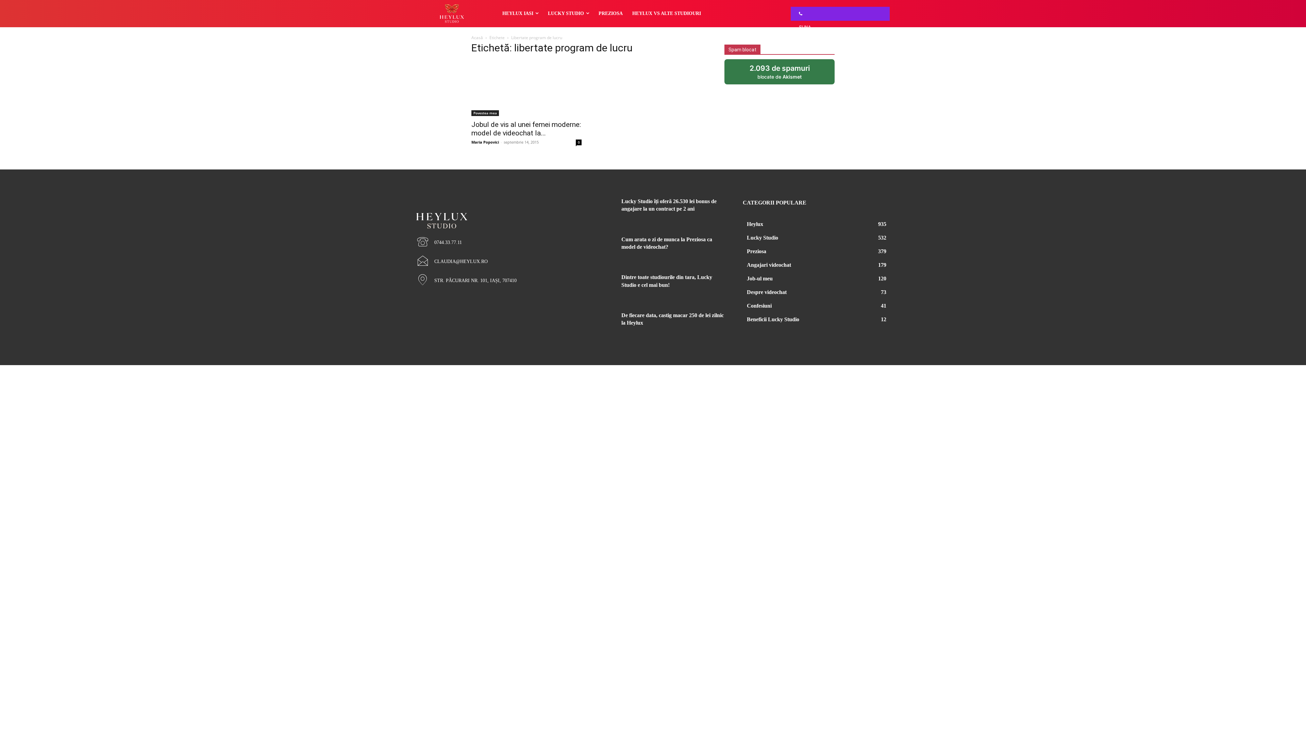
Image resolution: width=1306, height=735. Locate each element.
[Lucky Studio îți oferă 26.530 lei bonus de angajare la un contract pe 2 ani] (598, 210)
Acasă (477, 37)
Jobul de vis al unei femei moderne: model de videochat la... (526, 128)
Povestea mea (485, 113)
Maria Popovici (485, 142)
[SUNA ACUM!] (799, 14)
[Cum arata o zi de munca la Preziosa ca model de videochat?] (598, 248)
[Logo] (489, 209)
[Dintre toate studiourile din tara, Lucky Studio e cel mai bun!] (598, 285)
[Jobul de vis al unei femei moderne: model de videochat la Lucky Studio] (526, 88)
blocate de (786, 74)
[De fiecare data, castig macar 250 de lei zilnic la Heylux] (598, 324)
